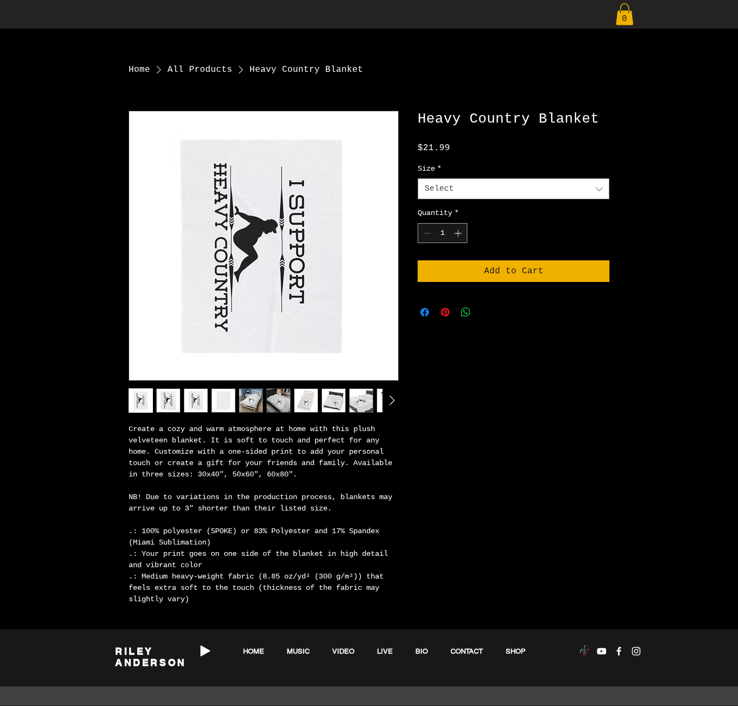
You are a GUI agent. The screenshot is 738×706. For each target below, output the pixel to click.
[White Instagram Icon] (636, 651)
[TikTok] (584, 651)
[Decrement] (426, 233)
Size (429, 168)
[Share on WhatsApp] (465, 312)
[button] (624, 14)
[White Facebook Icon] (619, 651)
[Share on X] (486, 312)
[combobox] (513, 188)
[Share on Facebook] (424, 312)
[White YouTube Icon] (601, 651)
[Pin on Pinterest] (445, 312)
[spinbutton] (442, 233)
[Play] (205, 651)
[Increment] (459, 233)
